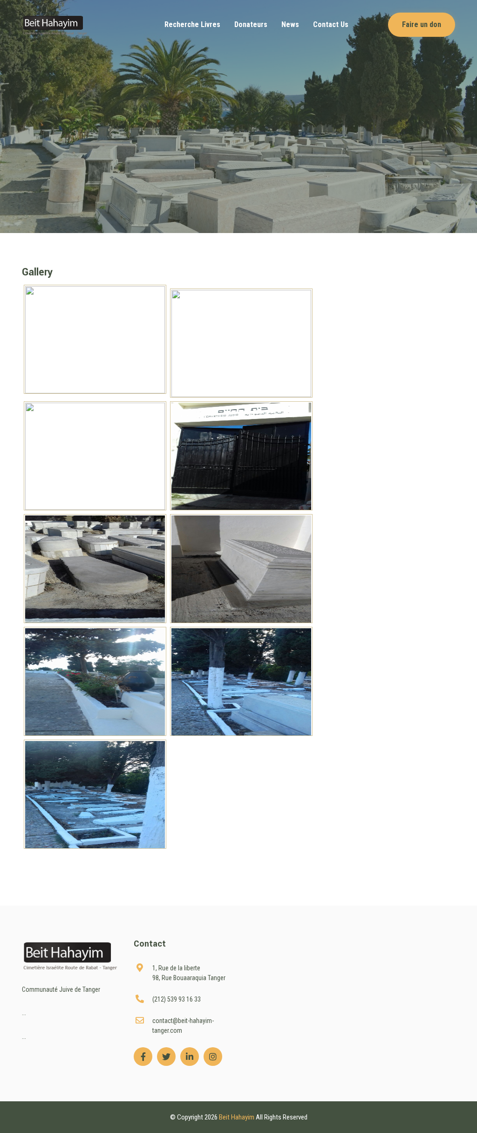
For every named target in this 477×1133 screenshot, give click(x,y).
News (290, 24)
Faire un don (421, 24)
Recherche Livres (192, 24)
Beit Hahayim (237, 1117)
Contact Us (330, 24)
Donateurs (250, 24)
